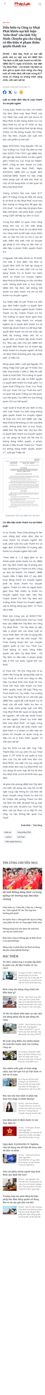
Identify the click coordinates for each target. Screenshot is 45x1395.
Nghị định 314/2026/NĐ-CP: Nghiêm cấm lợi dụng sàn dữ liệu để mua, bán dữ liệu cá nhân (22, 1147)
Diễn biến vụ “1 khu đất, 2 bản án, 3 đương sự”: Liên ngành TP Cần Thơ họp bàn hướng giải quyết (22, 910)
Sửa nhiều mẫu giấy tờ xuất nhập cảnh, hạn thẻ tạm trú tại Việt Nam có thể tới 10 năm (22, 1071)
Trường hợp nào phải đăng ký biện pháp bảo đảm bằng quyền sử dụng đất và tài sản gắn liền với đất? (21, 1199)
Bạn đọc (6, 22)
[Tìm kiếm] (40, 4)
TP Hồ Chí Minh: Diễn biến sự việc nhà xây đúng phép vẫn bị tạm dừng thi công (22, 1016)
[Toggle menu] (5, 3)
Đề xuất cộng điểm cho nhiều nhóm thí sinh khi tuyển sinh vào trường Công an (21, 1044)
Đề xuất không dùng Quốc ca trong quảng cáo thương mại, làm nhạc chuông (22, 895)
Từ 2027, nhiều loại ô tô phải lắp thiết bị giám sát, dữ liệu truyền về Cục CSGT (22, 965)
